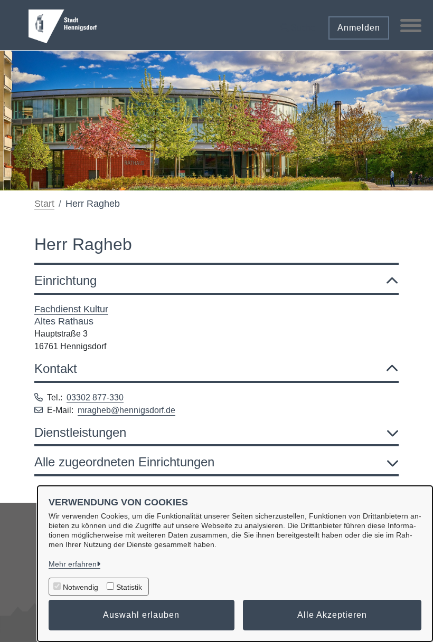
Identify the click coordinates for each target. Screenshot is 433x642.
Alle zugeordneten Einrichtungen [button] (124, 462)
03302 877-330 (95, 397)
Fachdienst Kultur (71, 309)
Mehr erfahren (73, 564)
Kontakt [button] (55, 368)
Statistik (129, 587)
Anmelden (358, 27)
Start (44, 203)
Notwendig (80, 587)
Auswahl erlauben (141, 614)
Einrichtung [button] (65, 280)
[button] (298, 24)
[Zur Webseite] (63, 25)
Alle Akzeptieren (332, 614)
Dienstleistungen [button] (80, 432)
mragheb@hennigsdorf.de (126, 410)
